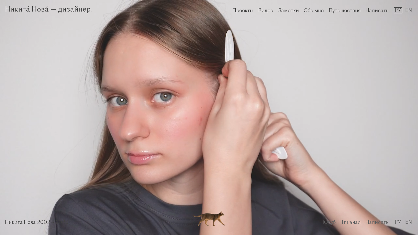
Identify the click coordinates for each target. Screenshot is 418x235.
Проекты (243, 10)
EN (408, 10)
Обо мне (314, 10)
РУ (398, 10)
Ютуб (329, 222)
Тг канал (351, 222)
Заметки (288, 10)
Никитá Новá (27, 9)
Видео (265, 10)
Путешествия (345, 10)
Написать (377, 10)
